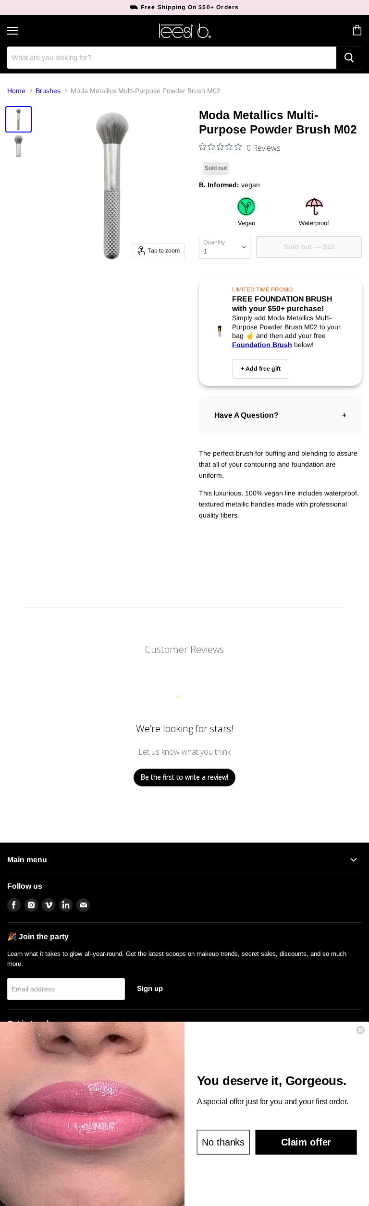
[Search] (349, 58)
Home (16, 91)
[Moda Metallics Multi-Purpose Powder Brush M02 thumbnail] (18, 119)
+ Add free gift (261, 368)
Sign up (150, 988)
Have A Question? (246, 415)
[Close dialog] (360, 1030)
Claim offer (306, 1142)
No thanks (223, 1142)
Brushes (48, 91)
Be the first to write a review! (184, 777)
